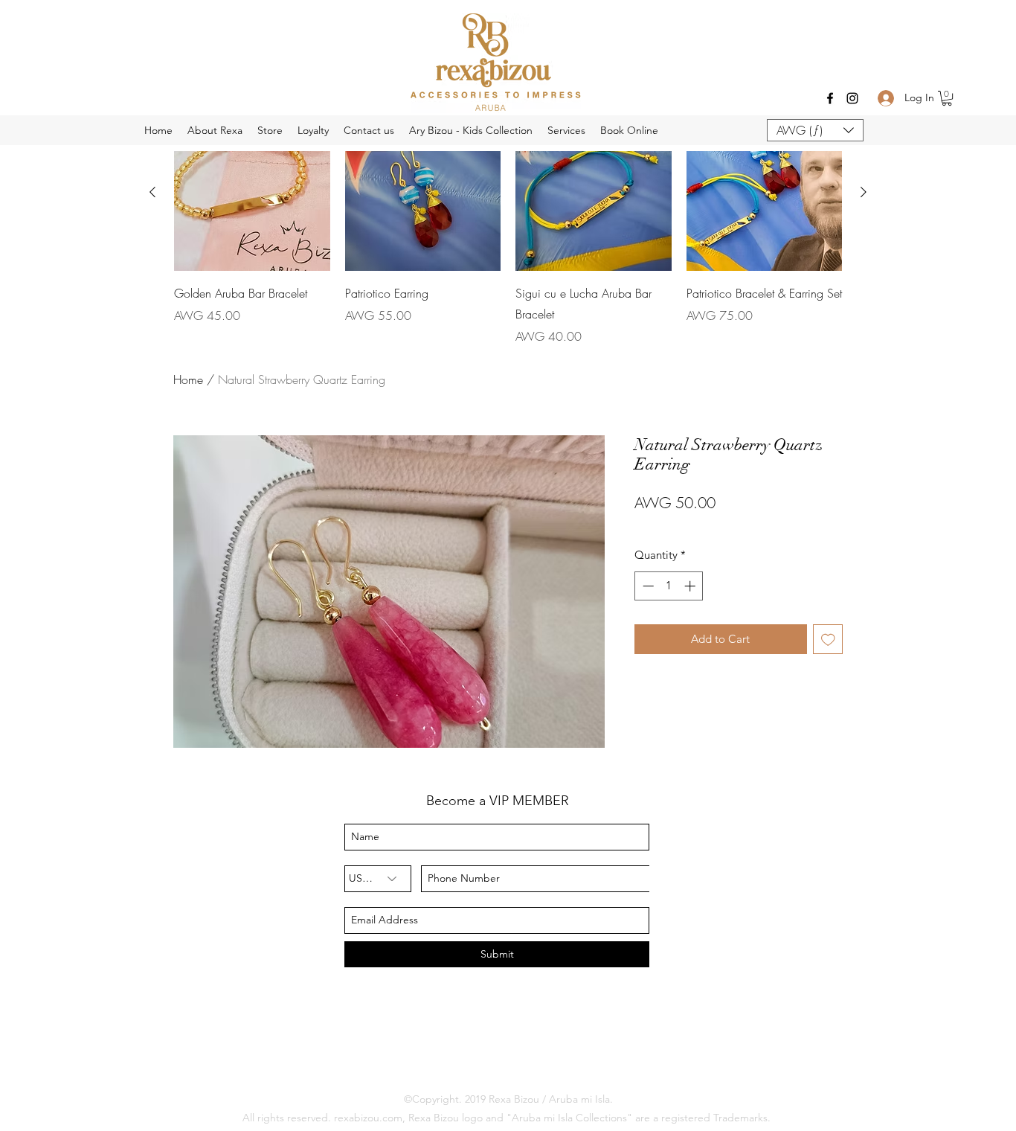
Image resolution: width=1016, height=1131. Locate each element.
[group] (508, 230)
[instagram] (852, 98)
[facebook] (830, 98)
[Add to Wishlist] (828, 639)
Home (188, 379)
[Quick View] (423, 193)
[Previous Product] (152, 192)
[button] (947, 98)
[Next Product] (863, 192)
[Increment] (691, 586)
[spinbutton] (669, 586)
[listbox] (815, 130)
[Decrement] (647, 586)
